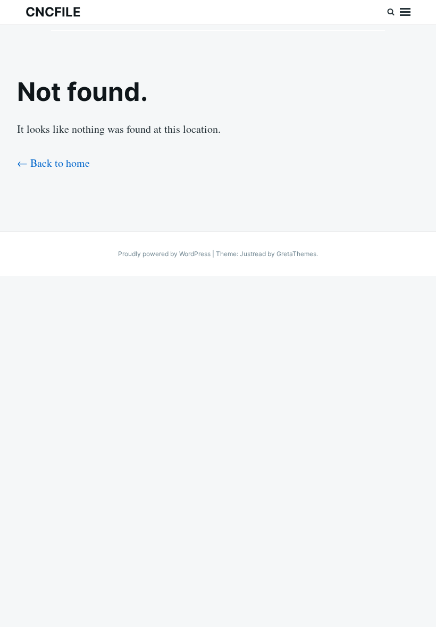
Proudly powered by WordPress (165, 254)
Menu (405, 12)
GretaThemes (296, 254)
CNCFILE (53, 12)
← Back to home (53, 163)
